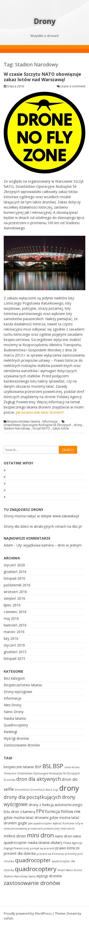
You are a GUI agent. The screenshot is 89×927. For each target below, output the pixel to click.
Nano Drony (13, 711)
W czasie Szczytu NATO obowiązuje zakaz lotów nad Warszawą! (42, 76)
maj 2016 (11, 618)
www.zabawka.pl (66, 516)
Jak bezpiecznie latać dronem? (40, 412)
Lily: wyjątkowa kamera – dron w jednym (49, 545)
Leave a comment (73, 86)
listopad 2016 (14, 578)
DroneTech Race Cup (44, 789)
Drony (45, 21)
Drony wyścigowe (18, 691)
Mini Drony (12, 705)
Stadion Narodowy (17, 428)
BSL (47, 766)
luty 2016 (11, 638)
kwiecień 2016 (15, 625)
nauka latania (38, 842)
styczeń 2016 (14, 645)
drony (78, 425)
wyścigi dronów (49, 876)
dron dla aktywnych (38, 779)
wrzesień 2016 (15, 591)
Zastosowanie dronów (22, 745)
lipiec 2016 (12, 605)
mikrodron (67, 828)
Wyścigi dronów (16, 738)
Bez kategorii (14, 678)
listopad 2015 (14, 658)
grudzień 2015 (15, 651)
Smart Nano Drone (69, 870)
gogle (22, 823)
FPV (40, 811)
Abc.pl (77, 526)
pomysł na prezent (42, 848)
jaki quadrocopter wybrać (45, 823)
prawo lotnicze (67, 848)
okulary (56, 842)
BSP (58, 766)
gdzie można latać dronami (26, 817)
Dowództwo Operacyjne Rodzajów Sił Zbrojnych (37, 425)
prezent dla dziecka (20, 853)
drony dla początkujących (32, 797)
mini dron (40, 835)
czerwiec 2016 (15, 611)
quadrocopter (33, 860)
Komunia (68, 823)
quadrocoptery (35, 869)
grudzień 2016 (15, 571)
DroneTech (22, 789)
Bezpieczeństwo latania (23, 421)
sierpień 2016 (14, 598)
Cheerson (10, 773)
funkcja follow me (62, 811)
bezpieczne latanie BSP (23, 766)
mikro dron (15, 836)
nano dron (63, 836)
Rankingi (10, 731)
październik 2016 (17, 585)
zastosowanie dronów (32, 883)
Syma (31, 876)
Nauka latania (15, 718)
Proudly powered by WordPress (28, 913)
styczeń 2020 (14, 565)
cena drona (71, 767)
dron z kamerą (23, 811)
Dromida (9, 780)
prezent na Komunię (50, 854)
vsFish (8, 918)
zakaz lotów (60, 428)
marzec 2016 (14, 631)
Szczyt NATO (41, 428)
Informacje (50, 421)
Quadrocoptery (16, 725)
